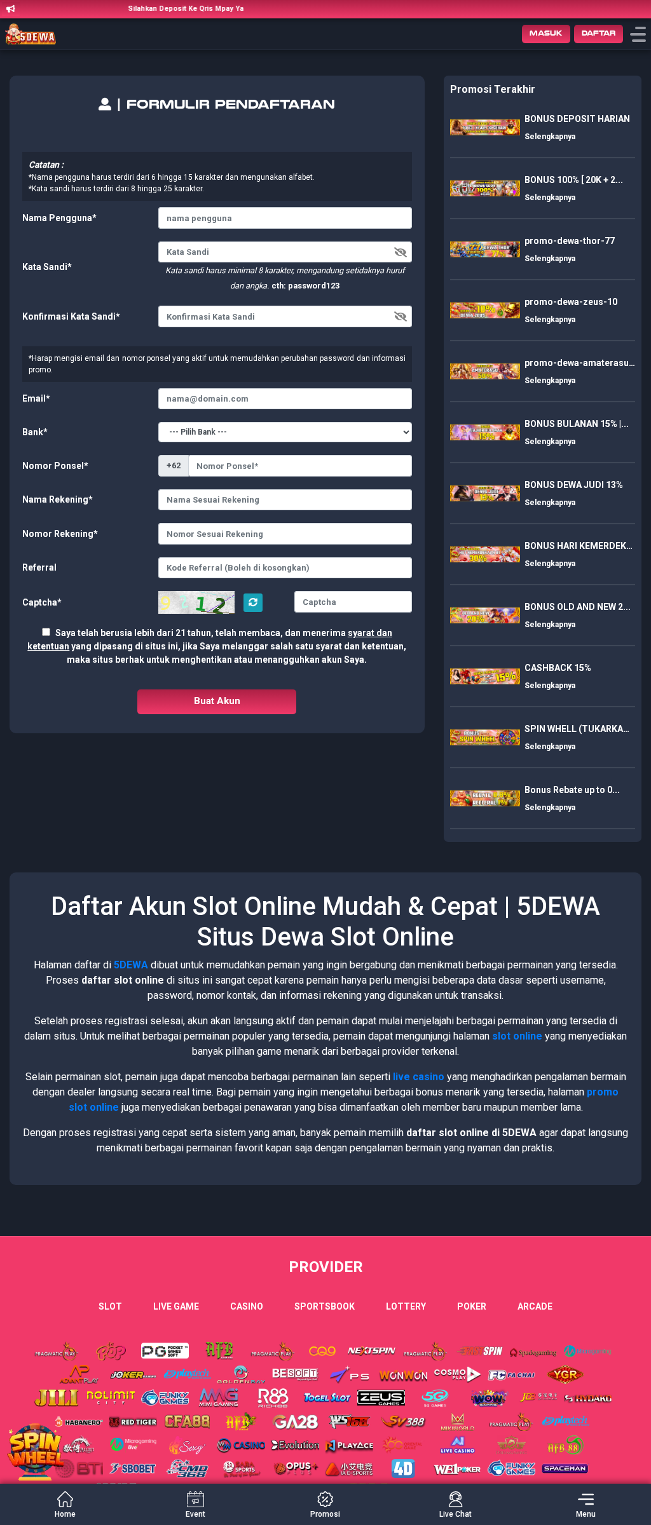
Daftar (598, 33)
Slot (110, 1306)
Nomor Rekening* (60, 534)
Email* (36, 398)
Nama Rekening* (57, 499)
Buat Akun (217, 701)
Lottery (406, 1306)
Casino (246, 1306)
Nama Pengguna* (59, 218)
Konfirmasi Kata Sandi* (71, 316)
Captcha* (42, 602)
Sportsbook (324, 1306)
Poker (471, 1306)
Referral (39, 567)
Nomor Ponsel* (55, 466)
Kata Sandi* (47, 267)
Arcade (534, 1306)
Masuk (546, 33)
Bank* (35, 432)
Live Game (176, 1306)
